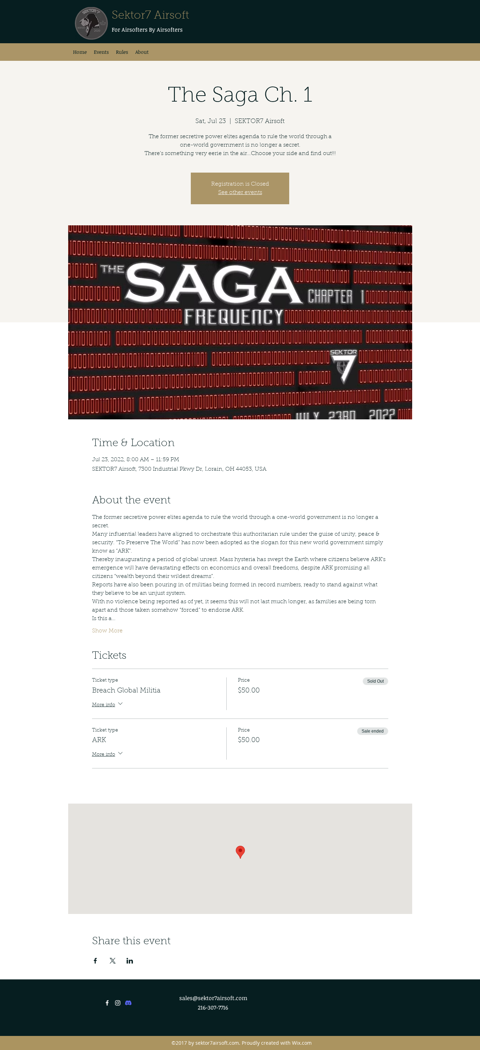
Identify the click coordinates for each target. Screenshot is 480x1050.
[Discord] (128, 1002)
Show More (107, 631)
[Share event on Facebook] (95, 961)
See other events (240, 192)
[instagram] (117, 1002)
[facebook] (107, 1002)
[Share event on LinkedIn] (130, 961)
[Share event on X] (112, 961)
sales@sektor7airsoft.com (213, 998)
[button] (142, 52)
